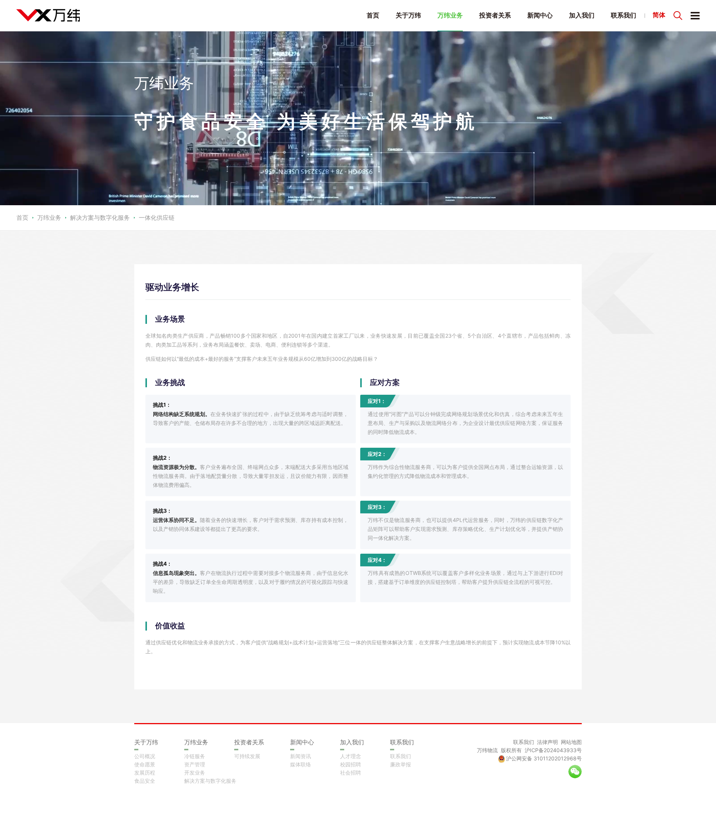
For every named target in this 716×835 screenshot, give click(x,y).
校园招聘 (350, 764)
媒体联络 (300, 764)
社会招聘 (350, 772)
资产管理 (194, 764)
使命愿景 (144, 764)
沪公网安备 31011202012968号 (544, 758)
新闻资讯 (300, 756)
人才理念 (350, 756)
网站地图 (571, 742)
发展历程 (144, 772)
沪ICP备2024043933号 (553, 750)
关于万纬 (408, 15)
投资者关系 (495, 15)
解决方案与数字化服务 (210, 781)
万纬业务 (450, 15)
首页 (373, 15)
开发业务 (194, 772)
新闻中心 (540, 15)
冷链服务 (194, 756)
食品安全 (144, 781)
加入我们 (581, 15)
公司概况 (144, 756)
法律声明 (547, 742)
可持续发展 (247, 756)
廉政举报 (400, 764)
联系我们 (623, 15)
